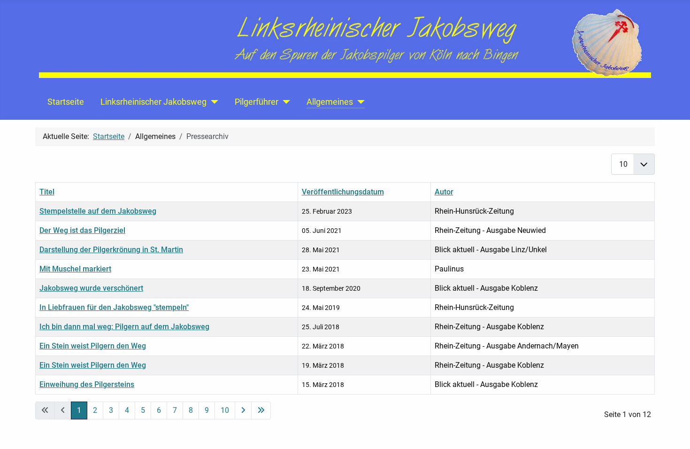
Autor (444, 191)
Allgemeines (330, 102)
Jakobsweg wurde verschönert (91, 288)
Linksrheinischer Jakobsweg (153, 102)
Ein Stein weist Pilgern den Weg (92, 345)
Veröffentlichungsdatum (343, 191)
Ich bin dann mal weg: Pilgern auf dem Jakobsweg (124, 326)
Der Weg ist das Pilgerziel (82, 230)
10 (225, 410)
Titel (46, 191)
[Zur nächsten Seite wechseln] (243, 410)
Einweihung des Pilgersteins (86, 384)
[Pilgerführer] (284, 102)
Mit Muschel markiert (75, 268)
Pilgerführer (256, 102)
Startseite (65, 102)
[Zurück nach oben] (673, 431)
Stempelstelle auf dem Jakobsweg (97, 211)
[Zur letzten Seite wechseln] (261, 410)
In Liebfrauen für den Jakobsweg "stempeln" (114, 307)
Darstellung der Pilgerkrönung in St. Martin (111, 249)
